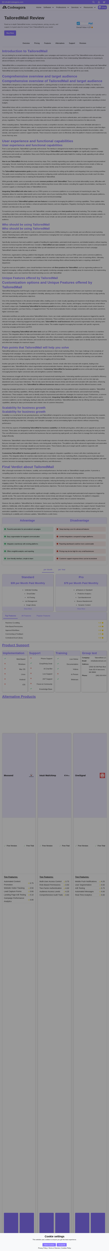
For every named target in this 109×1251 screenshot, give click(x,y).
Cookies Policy (66, 1248)
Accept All (61, 1245)
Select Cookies (49, 1245)
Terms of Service (54, 1248)
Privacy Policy (42, 1248)
